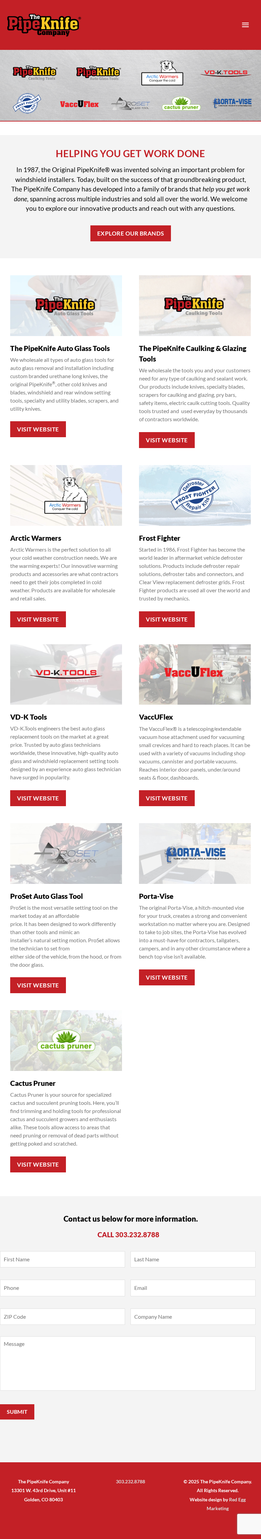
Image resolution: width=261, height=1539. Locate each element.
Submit (17, 1412)
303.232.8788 (137, 1234)
